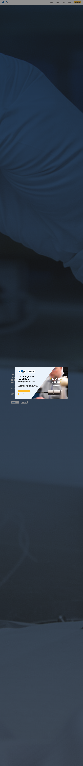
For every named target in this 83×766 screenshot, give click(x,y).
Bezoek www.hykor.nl (24, 391)
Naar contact (22, 393)
